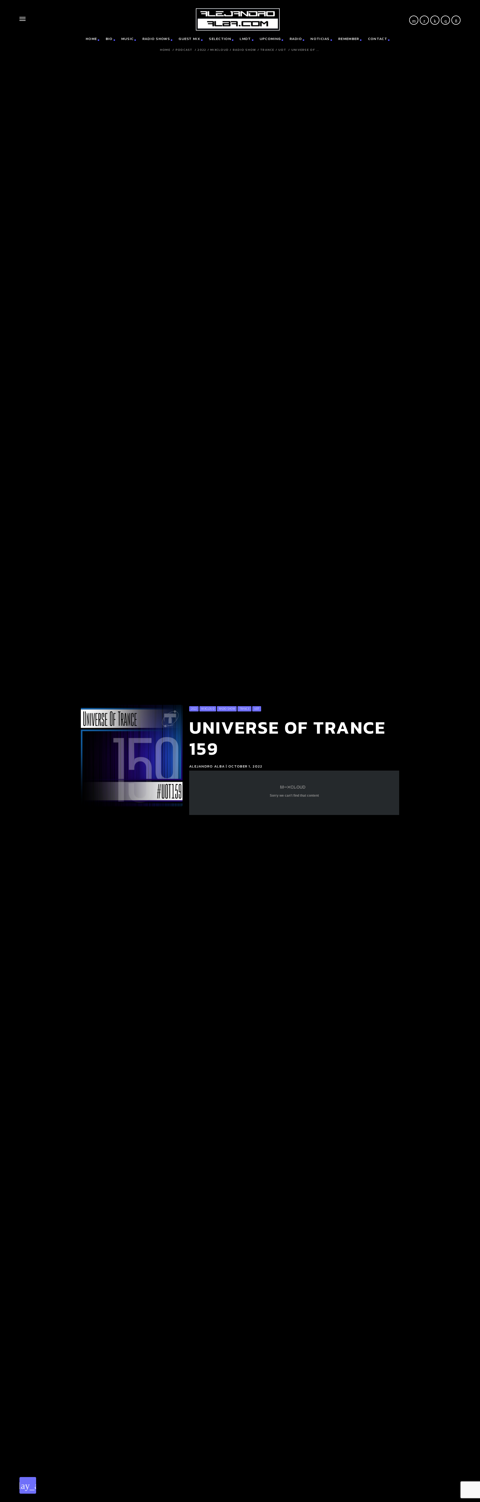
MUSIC (127, 38)
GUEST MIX (189, 38)
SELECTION (220, 38)
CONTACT (377, 38)
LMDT (245, 38)
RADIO (296, 38)
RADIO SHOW (244, 49)
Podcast (184, 49)
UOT (282, 49)
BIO (109, 38)
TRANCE (267, 49)
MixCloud (219, 49)
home (91, 38)
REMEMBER (348, 38)
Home (165, 49)
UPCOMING (270, 38)
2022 (202, 49)
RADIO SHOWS (156, 38)
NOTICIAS (320, 38)
